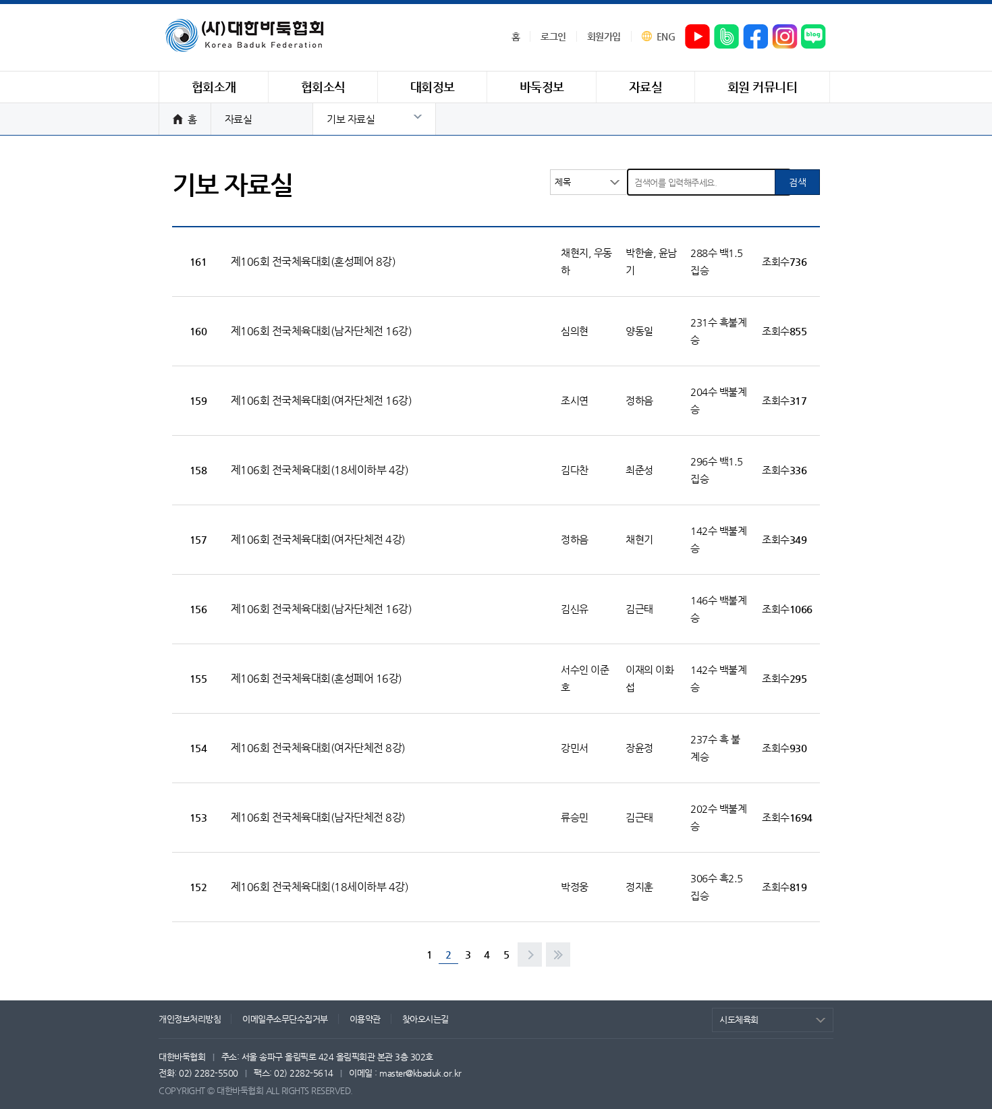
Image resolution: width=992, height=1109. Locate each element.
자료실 (238, 119)
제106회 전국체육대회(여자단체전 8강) (318, 747)
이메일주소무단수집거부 (285, 1019)
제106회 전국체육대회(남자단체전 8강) (318, 817)
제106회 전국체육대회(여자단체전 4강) (318, 539)
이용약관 (365, 1019)
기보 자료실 (351, 119)
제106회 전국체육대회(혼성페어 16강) (316, 678)
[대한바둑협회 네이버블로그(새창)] (814, 37)
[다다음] (558, 954)
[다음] (530, 954)
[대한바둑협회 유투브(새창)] (698, 37)
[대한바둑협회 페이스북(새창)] (756, 37)
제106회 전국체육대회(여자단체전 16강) (321, 400)
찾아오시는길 (425, 1019)
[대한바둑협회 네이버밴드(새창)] (727, 37)
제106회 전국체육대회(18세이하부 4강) (320, 469)
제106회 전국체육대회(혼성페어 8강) (313, 261)
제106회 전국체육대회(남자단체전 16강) (321, 330)
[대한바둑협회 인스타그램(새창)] (785, 37)
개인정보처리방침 (190, 1019)
